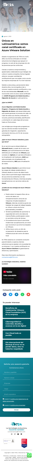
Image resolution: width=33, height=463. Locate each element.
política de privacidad (18, 405)
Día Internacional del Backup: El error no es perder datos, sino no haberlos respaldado (15, 345)
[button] (5, 294)
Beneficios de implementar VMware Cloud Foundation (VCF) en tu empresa (16, 311)
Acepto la (14, 405)
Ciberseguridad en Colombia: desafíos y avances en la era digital (16, 324)
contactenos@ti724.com (10, 257)
